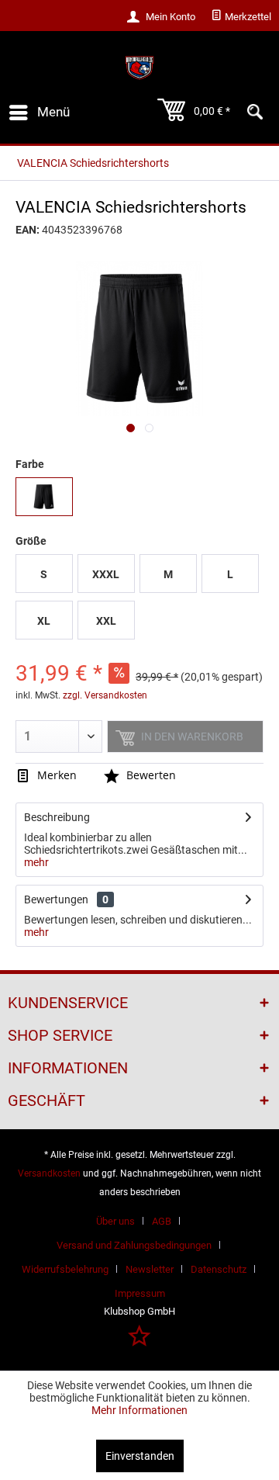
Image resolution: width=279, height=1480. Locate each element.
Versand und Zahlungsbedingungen (134, 1245)
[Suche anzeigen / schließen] (254, 112)
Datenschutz (218, 1269)
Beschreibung (57, 817)
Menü (53, 112)
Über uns (115, 1221)
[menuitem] (241, 17)
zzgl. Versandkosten (105, 695)
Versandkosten (49, 1173)
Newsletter (150, 1269)
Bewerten (149, 775)
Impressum (140, 1293)
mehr (36, 862)
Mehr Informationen (139, 1410)
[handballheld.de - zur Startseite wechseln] (139, 67)
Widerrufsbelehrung (65, 1269)
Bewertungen (56, 899)
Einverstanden (139, 1456)
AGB (161, 1221)
